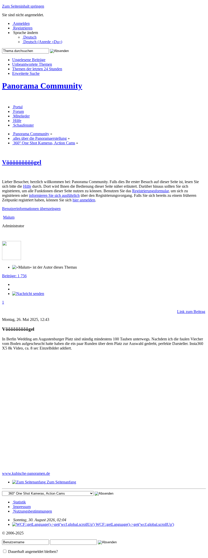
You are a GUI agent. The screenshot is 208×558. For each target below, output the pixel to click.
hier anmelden (84, 200)
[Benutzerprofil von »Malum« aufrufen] (11, 258)
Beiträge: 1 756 (14, 276)
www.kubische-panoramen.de (26, 473)
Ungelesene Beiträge (28, 60)
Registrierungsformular (150, 191)
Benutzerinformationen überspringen (31, 208)
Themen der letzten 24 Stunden (37, 69)
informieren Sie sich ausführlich (54, 195)
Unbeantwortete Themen (32, 64)
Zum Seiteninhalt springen (23, 6)
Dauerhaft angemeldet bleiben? (32, 551)
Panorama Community (42, 85)
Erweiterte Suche (26, 73)
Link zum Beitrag (191, 311)
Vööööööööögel (21, 162)
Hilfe (27, 186)
